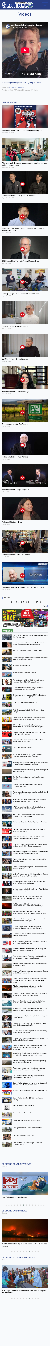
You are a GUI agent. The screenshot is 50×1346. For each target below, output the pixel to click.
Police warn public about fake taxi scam (27, 1120)
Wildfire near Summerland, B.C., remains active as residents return (29, 964)
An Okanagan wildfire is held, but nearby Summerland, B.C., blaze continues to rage (28, 905)
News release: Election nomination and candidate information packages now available (30, 763)
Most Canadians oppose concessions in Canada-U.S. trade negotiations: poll (30, 942)
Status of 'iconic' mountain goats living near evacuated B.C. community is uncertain (28, 897)
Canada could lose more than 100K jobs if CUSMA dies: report (27, 785)
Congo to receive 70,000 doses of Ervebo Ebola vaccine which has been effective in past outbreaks (29, 1047)
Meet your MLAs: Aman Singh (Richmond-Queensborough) (28, 1143)
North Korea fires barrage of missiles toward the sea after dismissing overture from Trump (29, 1054)
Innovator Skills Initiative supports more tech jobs (30, 1090)
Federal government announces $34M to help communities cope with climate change (28, 644)
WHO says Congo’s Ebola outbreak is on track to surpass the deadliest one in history (30, 852)
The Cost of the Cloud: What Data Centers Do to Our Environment (30, 636)
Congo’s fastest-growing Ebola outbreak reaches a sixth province (30, 867)
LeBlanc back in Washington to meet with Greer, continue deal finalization (30, 1032)
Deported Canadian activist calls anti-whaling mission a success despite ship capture (29, 1002)
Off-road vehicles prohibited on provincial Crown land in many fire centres (29, 733)
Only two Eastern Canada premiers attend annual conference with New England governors (30, 845)
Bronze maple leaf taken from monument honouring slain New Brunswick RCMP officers (29, 912)
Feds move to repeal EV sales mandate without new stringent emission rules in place (29, 957)
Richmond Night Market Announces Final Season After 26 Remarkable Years (30, 659)
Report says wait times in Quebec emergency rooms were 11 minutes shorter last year (29, 1069)
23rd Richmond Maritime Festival (24, 672)
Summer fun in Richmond (22, 1113)
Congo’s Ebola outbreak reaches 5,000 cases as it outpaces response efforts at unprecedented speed (30, 980)
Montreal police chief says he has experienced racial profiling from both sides (29, 882)
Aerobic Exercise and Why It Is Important (27, 650)
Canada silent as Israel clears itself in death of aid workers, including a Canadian (30, 1039)
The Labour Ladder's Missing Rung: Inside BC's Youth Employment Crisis (29, 1076)
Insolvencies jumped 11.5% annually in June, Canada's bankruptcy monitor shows (29, 838)
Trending (7, 631)
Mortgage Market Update (21, 665)
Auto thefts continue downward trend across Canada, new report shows (28, 815)
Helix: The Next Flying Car (22, 747)
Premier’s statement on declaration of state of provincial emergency (29, 830)
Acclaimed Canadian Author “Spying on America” (30, 822)
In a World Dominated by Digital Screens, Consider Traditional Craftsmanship (27, 756)
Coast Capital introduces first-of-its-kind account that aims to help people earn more (30, 1084)
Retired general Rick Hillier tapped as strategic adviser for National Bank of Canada (29, 800)
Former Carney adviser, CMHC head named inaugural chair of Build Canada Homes (28, 681)
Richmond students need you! (23, 1135)
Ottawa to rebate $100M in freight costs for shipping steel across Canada (28, 688)
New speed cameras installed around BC (27, 1128)
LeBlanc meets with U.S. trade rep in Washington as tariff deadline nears (30, 890)
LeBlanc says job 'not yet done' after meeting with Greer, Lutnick (30, 1017)
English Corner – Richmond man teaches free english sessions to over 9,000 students (29, 718)
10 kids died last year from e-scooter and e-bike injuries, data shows (29, 935)
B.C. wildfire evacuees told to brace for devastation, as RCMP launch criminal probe (28, 726)
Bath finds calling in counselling (24, 1105)
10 (32, 602)
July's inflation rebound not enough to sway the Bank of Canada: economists (29, 949)
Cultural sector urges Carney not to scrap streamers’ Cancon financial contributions (27, 927)
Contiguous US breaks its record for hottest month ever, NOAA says (28, 741)
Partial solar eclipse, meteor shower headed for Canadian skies (29, 860)
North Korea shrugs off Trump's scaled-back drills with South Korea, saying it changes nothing (30, 1009)
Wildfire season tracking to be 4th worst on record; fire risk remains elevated (28, 987)
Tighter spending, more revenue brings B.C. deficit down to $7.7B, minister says (30, 793)
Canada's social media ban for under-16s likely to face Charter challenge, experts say (30, 994)
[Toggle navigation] (45, 5)
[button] (6, 1205)
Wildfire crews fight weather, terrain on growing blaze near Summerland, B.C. (29, 1061)
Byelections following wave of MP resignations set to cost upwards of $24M (29, 696)
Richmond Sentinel (16, 87)
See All (4, 1166)
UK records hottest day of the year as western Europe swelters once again (29, 920)
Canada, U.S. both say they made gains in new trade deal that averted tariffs (29, 1024)
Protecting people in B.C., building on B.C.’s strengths (28, 711)
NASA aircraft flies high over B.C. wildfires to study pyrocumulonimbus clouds (29, 808)
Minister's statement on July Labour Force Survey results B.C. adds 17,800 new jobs (30, 875)
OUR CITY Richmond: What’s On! (25, 702)
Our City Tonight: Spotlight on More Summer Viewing (28, 778)
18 (40, 602)
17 (37, 602)
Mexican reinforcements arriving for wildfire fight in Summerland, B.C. (30, 770)
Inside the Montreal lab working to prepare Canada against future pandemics (30, 972)
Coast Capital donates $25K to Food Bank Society (28, 1099)
